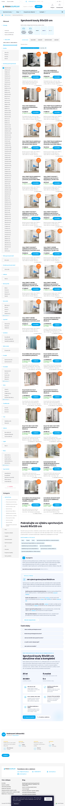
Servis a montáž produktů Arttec (29, 787)
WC (5, 546)
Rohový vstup (8, 479)
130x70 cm (7, 167)
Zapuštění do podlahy (9, 341)
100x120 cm (8, 137)
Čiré (6, 307)
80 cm (6, 260)
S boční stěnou (8, 481)
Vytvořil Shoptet (60, 803)
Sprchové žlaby (9, 522)
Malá (6, 278)
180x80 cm (7, 238)
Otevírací (7, 323)
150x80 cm (7, 200)
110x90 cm (7, 145)
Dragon (6, 395)
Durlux (6, 309)
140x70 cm (7, 181)
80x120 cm (7, 68)
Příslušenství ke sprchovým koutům (11, 525)
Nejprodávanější (48, 39)
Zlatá (6, 296)
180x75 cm (7, 236)
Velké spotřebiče (8, 556)
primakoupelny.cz (52, 771)
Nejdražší (40, 39)
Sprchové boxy (9, 508)
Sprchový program (8, 542)
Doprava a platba (10, 1)
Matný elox (7, 294)
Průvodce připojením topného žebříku (30, 790)
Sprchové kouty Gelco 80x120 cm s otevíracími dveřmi (48, 540)
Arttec (33, 540)
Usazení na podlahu (9, 339)
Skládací (7, 327)
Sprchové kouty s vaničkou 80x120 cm (48, 548)
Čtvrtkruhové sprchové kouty (12, 499)
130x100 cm (8, 175)
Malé (6, 248)
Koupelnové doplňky (9, 552)
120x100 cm (8, 161)
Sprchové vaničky (9, 520)
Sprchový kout (8, 361)
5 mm (6, 407)
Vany (6, 529)
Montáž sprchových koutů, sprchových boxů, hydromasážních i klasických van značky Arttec (30, 784)
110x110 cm (8, 149)
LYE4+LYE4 (7, 463)
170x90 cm (7, 228)
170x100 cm (7, 230)
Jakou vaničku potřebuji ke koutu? (32, 629)
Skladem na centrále (9, 32)
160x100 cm (7, 218)
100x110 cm (7, 135)
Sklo (6, 445)
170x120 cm (7, 234)
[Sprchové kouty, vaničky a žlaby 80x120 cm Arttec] (51, 30)
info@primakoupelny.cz (24, 771)
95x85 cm (7, 120)
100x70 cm (7, 124)
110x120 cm (8, 151)
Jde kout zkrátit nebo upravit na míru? (33, 637)
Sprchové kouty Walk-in (11, 511)
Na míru (7, 375)
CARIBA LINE (8, 393)
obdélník (49, 599)
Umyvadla (7, 549)
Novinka (7, 30)
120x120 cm (8, 165)
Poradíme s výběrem (44, 717)
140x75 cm (7, 183)
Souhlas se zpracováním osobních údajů (11, 792)
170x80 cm (7, 226)
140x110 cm (7, 192)
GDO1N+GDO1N (8, 461)
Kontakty (3, 1)
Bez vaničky (8, 432)
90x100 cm (7, 112)
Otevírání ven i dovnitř (9, 477)
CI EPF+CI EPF (8, 459)
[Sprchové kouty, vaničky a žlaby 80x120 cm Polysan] (37, 30)
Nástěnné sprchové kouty (11, 513)
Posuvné (7, 325)
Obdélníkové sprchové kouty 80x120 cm (30, 545)
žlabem (36, 605)
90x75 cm (7, 102)
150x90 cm (7, 202)
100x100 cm (8, 133)
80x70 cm (7, 84)
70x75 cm (7, 251)
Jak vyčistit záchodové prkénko (29, 794)
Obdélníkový (8, 421)
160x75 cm (7, 212)
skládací (34, 610)
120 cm (7, 269)
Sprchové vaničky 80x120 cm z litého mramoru (31, 551)
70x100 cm (7, 76)
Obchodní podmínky (6, 786)
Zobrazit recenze (15, 735)
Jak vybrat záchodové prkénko (29, 792)
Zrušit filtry (11, 486)
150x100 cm (8, 204)
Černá (6, 290)
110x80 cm (7, 143)
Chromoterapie (25, 789)
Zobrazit (57, 325)
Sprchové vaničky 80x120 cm (45, 545)
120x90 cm (7, 159)
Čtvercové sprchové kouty (11, 502)
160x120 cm (7, 222)
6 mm (6, 409)
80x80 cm (7, 88)
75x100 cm (7, 82)
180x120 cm (7, 246)
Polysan (28, 540)
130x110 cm (7, 177)
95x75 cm (7, 118)
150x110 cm (7, 206)
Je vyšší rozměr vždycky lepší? (31, 642)
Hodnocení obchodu (6, 788)
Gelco (6, 52)
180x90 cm (7, 240)
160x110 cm (7, 220)
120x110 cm (7, 163)
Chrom (7, 292)
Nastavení (16, 803)
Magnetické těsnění (9, 434)
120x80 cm (7, 157)
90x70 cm (7, 100)
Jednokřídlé (7, 473)
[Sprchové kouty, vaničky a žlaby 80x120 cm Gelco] (44, 30)
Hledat (39, 6)
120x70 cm (7, 153)
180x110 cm (7, 244)
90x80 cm (7, 104)
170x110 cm (7, 232)
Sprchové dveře (8, 359)
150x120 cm (7, 208)
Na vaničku (7, 337)
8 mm (6, 411)
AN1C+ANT (7, 455)
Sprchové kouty (8, 497)
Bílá (6, 288)
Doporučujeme (25, 39)
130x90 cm (7, 173)
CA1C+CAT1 (7, 457)
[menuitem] (8, 12)
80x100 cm (7, 94)
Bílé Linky (7, 305)
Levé (6, 373)
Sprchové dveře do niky (10, 506)
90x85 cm (7, 108)
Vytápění (6, 536)
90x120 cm (7, 116)
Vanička (46, 604)
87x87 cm (7, 98)
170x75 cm (7, 224)
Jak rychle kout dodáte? (30, 646)
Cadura (6, 391)
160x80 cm (7, 214)
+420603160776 (37, 771)
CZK (59, 1)
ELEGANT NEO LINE (9, 397)
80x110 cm (7, 96)
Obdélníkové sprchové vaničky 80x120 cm (30, 548)
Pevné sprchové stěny (10, 518)
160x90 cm (7, 216)
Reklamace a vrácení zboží (8, 793)
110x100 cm (8, 147)
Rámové (7, 377)
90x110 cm (7, 114)
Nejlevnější (33, 39)
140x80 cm (7, 185)
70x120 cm (7, 78)
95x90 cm (7, 122)
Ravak (6, 54)
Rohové (6, 379)
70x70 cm (7, 70)
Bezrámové (7, 371)
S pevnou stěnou (8, 436)
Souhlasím (48, 799)
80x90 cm (7, 92)
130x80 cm (7, 171)
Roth (6, 58)
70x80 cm (7, 72)
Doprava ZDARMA (9, 34)
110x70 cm (7, 139)
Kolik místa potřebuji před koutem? (33, 633)
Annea (6, 389)
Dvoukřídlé (7, 475)
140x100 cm (8, 190)
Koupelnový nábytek (9, 532)
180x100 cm (7, 242)
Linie (6, 311)
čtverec (42, 599)
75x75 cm (7, 80)
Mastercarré (7, 313)
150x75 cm (7, 198)
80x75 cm (7, 86)
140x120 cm (7, 194)
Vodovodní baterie (8, 539)
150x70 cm (7, 196)
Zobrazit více (5, 756)
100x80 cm (8, 129)
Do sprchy (7, 350)
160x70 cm (7, 210)
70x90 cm (7, 74)
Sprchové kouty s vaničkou (11, 515)
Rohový (6, 423)
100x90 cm (7, 131)
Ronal (6, 56)
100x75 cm (7, 127)
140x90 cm (7, 187)
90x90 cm (7, 110)
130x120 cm (7, 179)
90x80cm (7, 106)
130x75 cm (7, 169)
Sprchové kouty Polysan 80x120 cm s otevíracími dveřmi (33, 543)
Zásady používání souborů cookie (9, 790)
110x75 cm (7, 141)
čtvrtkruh (47, 597)
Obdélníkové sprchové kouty (11, 504)
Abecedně (56, 39)
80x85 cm (7, 90)
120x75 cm (7, 155)
